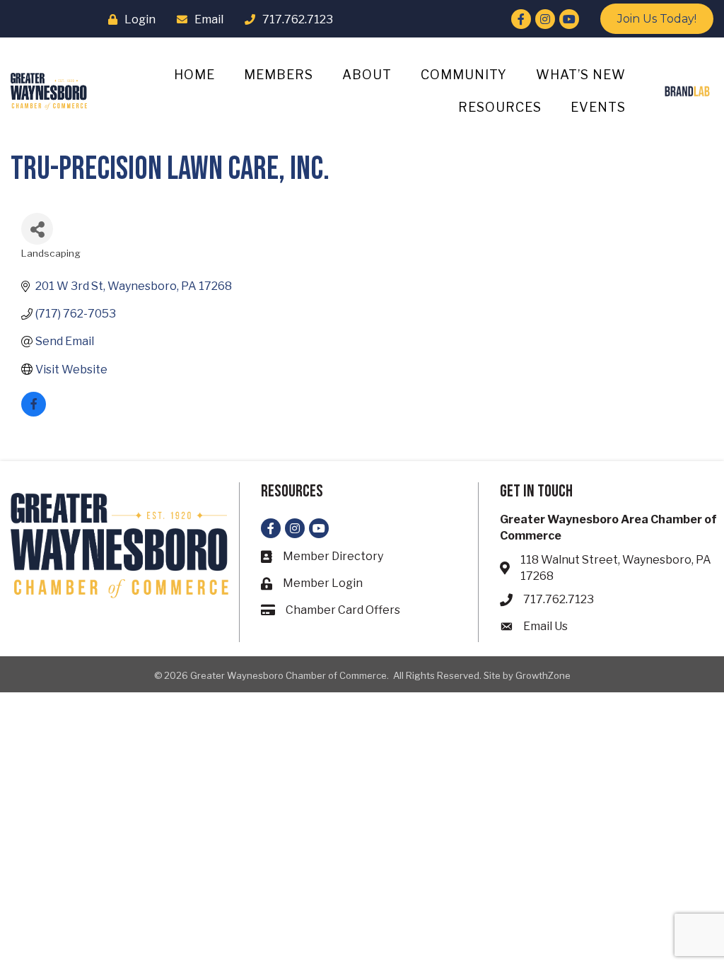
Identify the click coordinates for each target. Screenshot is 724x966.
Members (278, 74)
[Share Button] (37, 229)
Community (464, 74)
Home (194, 74)
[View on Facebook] (33, 412)
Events (598, 107)
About (367, 74)
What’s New (581, 74)
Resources (500, 107)
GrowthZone (543, 675)
